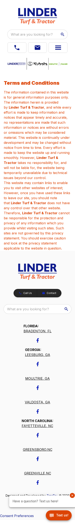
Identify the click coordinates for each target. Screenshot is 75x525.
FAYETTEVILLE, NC (37, 426)
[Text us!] (58, 516)
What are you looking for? (32, 34)
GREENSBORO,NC (37, 449)
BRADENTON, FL (37, 331)
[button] (17, 47)
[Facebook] (37, 340)
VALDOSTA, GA (37, 402)
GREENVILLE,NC (37, 473)
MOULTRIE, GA (37, 378)
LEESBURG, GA (37, 355)
